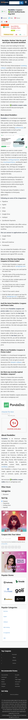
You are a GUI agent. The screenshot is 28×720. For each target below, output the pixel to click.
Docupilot (17, 675)
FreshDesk (3, 684)
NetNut (3, 681)
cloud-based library (9, 162)
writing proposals (14, 160)
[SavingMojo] (5, 2)
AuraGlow (17, 684)
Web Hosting (7, 627)
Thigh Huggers (18, 679)
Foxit (16, 677)
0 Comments (24, 35)
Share (16, 35)
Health (5, 616)
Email (20, 35)
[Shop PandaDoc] (4, 11)
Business (6, 611)
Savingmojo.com (12, 296)
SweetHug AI (4, 677)
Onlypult (3, 686)
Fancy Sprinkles (4, 675)
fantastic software (16, 362)
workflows (4, 467)
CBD (5, 638)
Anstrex (14, 663)
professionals (19, 127)
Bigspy (14, 657)
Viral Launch (17, 681)
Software (6, 622)
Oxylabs (3, 679)
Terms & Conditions (14, 694)
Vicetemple (14, 654)
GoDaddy (14, 660)
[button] (4, 18)
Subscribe (21, 538)
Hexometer (17, 686)
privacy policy (4, 543)
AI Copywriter (7, 632)
